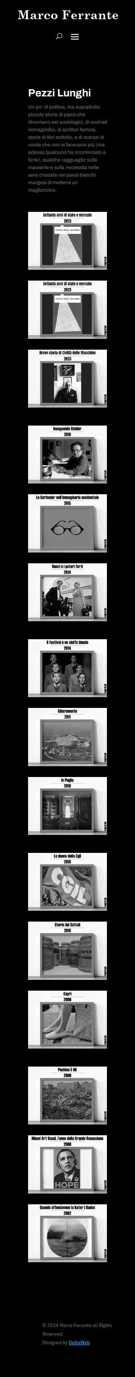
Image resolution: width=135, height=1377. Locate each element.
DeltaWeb (79, 1342)
